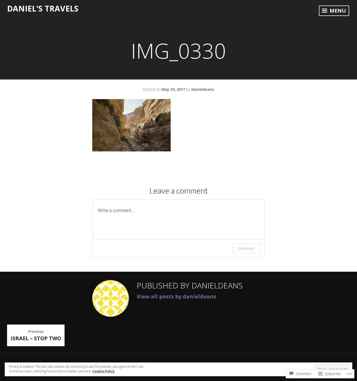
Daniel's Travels (42, 8)
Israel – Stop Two (36, 335)
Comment (246, 248)
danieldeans (202, 89)
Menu (337, 10)
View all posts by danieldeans (176, 296)
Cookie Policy (104, 371)
